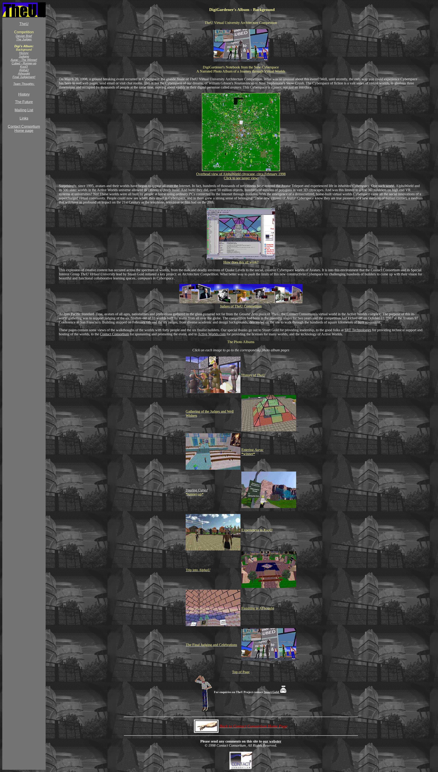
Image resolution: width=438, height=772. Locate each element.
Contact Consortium (114, 334)
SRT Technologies (357, 330)
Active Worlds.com (212, 334)
